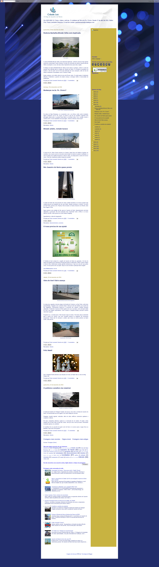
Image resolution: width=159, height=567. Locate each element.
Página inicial (66, 439)
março (96, 137)
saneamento (55, 457)
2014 (95, 144)
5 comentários (71, 80)
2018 (95, 100)
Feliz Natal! (47, 350)
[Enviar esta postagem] (77, 80)
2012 (95, 148)
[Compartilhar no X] (47, 83)
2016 (95, 104)
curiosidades (59, 453)
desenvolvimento (54, 223)
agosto (97, 131)
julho (96, 133)
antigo (82, 451)
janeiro (96, 139)
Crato (82, 448)
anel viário (75, 451)
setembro (97, 129)
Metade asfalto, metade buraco (55, 129)
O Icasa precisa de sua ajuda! (55, 226)
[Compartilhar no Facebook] (49, 83)
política (76, 455)
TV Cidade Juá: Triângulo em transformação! (62, 530)
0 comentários (71, 120)
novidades (66, 455)
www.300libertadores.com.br (50, 268)
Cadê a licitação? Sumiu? (58, 522)
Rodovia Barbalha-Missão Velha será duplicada (62, 33)
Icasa (56, 450)
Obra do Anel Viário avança (54, 280)
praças (83, 455)
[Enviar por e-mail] (44, 83)
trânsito (51, 125)
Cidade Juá (74, 448)
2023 (95, 92)
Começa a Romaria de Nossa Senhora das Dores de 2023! (66, 514)
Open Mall (81, 450)
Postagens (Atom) (52, 442)
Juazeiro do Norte (67, 450)
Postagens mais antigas (80, 439)
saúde (61, 457)
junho (96, 135)
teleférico (68, 457)
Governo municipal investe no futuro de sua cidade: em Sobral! (60, 500)
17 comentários (71, 430)
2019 (95, 98)
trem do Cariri (74, 457)
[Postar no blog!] (46, 83)
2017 (95, 102)
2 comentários (71, 342)
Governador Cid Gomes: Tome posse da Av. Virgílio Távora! (66, 470)
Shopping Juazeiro (53, 451)
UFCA (61, 451)
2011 (95, 150)
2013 (95, 146)
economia (61, 223)
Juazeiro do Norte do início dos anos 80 (61, 539)
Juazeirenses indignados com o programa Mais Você (64, 486)
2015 (95, 142)
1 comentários (71, 159)
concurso (51, 453)
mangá (49, 455)
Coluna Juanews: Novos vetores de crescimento (56, 495)
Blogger (90, 554)
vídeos (45, 458)
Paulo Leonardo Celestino (56, 80)
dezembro (97, 106)
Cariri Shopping (54, 448)
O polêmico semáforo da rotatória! (57, 388)
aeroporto (67, 451)
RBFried (79, 554)
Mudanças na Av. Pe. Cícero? (54, 90)
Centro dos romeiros (65, 448)
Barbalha (45, 448)
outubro (97, 126)
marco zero (56, 455)
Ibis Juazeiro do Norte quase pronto (57, 167)
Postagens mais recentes (51, 439)
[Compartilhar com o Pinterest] (50, 83)
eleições (82, 453)
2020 (95, 96)
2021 (95, 94)
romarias (46, 457)
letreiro (44, 455)
